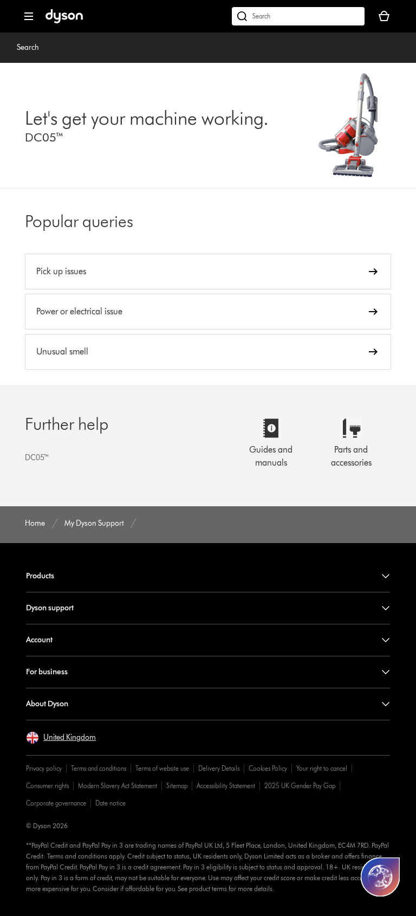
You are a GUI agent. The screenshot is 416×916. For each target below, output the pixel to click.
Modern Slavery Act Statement (117, 786)
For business (47, 671)
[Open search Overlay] (298, 16)
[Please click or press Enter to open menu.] (29, 16)
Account (39, 639)
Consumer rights (47, 786)
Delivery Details (218, 768)
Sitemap (176, 786)
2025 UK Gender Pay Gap (299, 786)
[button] (61, 737)
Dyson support (50, 607)
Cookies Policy (268, 768)
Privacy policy (44, 768)
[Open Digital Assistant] (380, 876)
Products (40, 575)
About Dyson (47, 703)
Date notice (110, 803)
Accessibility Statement (226, 786)
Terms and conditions (98, 768)
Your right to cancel (321, 768)
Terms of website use (162, 768)
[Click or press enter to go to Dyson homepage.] (64, 20)
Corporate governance (56, 803)
